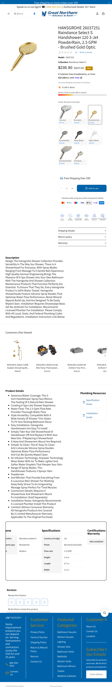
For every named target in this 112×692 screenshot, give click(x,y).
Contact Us (14, 673)
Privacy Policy (37, 632)
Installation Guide (92, 415)
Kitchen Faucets (65, 637)
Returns (34, 656)
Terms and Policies (56, 686)
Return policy (65, 236)
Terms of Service (38, 637)
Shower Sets (63, 646)
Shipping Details (66, 230)
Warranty (62, 243)
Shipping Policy (38, 642)
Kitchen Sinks (64, 661)
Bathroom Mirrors (66, 666)
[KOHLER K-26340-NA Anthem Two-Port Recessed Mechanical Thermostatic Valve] (77, 350)
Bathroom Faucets (66, 632)
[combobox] (27, 13)
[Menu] (8, 14)
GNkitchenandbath (17, 686)
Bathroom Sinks (65, 651)
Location (90, 636)
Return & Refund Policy (38, 649)
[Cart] (103, 14)
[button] (34, 13)
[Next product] (105, 355)
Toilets (60, 671)
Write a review (86, 52)
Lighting (61, 641)
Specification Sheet (92, 402)
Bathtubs (62, 656)
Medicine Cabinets (66, 675)
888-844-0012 (14, 664)
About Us (91, 626)
